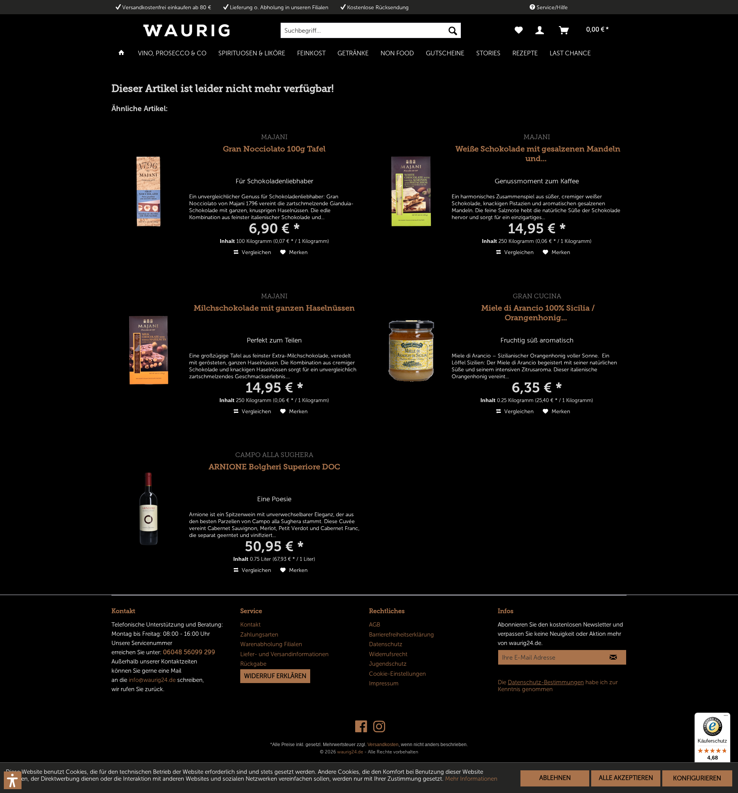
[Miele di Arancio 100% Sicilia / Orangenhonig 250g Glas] (411, 350)
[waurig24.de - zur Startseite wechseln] (186, 30)
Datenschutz (385, 644)
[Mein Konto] (541, 30)
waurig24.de (350, 752)
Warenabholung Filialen (271, 644)
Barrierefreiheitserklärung (401, 634)
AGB (374, 624)
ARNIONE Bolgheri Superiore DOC (274, 466)
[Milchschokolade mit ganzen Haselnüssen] (148, 350)
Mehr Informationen (471, 778)
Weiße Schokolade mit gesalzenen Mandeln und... (538, 153)
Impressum (384, 683)
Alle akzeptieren (626, 777)
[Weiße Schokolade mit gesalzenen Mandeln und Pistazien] (411, 191)
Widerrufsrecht (388, 654)
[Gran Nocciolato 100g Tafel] (148, 191)
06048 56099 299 (189, 652)
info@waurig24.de (152, 680)
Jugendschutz (388, 663)
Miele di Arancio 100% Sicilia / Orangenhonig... (538, 312)
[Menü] (725, 717)
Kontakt (250, 624)
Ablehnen (555, 777)
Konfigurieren (697, 778)
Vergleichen (255, 252)
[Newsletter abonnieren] (613, 657)
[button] (13, 780)
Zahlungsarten (259, 634)
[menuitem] (371, 30)
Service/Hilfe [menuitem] (551, 7)
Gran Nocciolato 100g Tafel (274, 148)
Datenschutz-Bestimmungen (546, 682)
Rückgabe (253, 663)
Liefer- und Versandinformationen (284, 654)
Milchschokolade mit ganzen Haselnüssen (274, 308)
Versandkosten (383, 744)
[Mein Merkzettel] (519, 30)
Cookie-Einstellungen (397, 673)
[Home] (121, 53)
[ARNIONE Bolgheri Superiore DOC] (148, 509)
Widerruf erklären (275, 676)
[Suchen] (453, 30)
